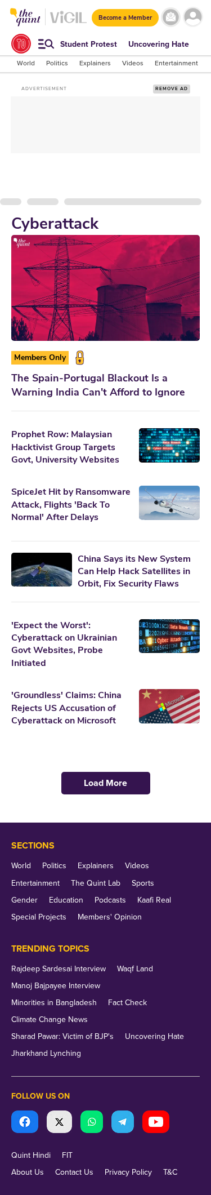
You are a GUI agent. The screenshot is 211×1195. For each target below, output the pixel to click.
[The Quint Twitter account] (59, 1123)
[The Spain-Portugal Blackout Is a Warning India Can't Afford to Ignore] (105, 288)
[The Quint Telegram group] (122, 1123)
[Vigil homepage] (68, 22)
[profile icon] (193, 17)
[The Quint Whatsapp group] (91, 1123)
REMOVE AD (171, 89)
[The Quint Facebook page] (24, 1123)
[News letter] (171, 17)
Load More (105, 783)
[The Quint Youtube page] (155, 1123)
